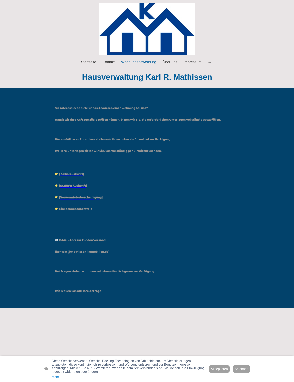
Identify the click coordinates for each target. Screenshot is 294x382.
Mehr (55, 377)
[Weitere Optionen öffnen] (209, 62)
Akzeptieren (219, 369)
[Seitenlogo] (147, 29)
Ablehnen (241, 369)
